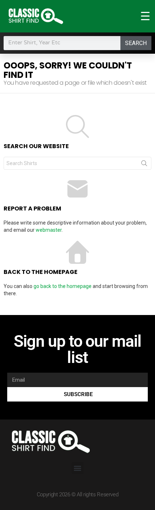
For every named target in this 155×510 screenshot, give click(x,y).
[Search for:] (77, 163)
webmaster (49, 230)
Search (136, 43)
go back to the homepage (63, 286)
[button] (78, 468)
